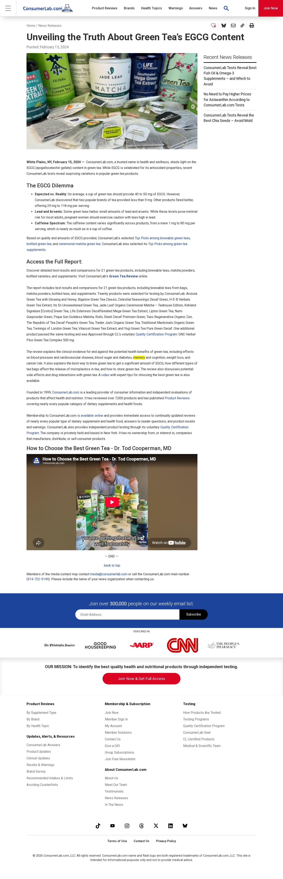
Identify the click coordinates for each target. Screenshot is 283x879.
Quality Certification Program (156, 334)
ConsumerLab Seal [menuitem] (196, 733)
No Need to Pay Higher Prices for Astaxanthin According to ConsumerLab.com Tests (227, 99)
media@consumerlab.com (108, 574)
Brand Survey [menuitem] (36, 771)
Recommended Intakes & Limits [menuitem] (50, 778)
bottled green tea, (39, 244)
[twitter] (156, 825)
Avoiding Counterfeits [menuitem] (42, 785)
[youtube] (112, 825)
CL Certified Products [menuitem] (198, 739)
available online (92, 416)
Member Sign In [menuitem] (116, 719)
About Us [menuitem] (111, 778)
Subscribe (193, 614)
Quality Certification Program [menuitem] (204, 726)
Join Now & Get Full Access (141, 678)
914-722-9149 (38, 579)
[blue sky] (185, 825)
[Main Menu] (8, 8)
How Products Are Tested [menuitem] (202, 713)
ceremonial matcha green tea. (80, 244)
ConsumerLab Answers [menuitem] (43, 745)
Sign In (250, 8)
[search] (226, 8)
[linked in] (170, 825)
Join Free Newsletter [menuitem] (120, 759)
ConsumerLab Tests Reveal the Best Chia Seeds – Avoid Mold (229, 118)
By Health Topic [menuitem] (38, 726)
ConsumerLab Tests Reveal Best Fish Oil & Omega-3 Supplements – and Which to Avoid (230, 76)
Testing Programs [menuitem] (196, 719)
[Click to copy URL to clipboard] (242, 25)
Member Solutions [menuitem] (118, 733)
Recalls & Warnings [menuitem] (40, 765)
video (105, 375)
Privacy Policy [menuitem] (166, 841)
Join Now (271, 8)
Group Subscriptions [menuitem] (119, 752)
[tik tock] (98, 825)
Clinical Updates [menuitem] (38, 758)
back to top (112, 565)
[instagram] (127, 825)
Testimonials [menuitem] (114, 791)
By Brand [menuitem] (33, 719)
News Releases (50, 26)
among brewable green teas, (163, 238)
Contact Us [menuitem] (113, 739)
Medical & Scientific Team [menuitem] (202, 746)
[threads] (141, 825)
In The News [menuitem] (114, 805)
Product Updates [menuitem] (39, 752)
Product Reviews (177, 398)
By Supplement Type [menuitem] (41, 713)
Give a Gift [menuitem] (112, 746)
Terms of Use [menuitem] (117, 841)
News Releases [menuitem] (116, 798)
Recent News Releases (228, 57)
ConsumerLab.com (65, 392)
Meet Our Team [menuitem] (116, 785)
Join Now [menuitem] (112, 713)
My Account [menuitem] (113, 726)
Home (31, 26)
